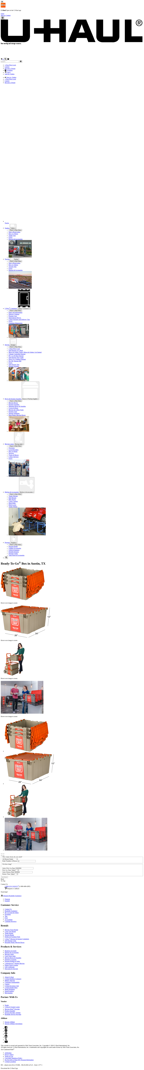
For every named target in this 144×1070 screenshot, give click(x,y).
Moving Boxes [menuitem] (13, 403)
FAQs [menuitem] (10, 237)
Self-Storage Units (10, 941)
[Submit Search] (20, 61)
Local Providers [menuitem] (13, 450)
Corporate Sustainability (12, 982)
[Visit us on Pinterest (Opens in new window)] (6, 1034)
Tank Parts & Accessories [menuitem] (16, 555)
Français (7, 899)
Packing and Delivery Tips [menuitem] (19, 319)
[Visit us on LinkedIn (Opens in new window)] (6, 1037)
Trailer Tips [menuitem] (12, 235)
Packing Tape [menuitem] (13, 411)
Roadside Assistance (11, 911)
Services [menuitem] (11, 453)
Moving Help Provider (12, 1009)
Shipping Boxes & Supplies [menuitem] (17, 406)
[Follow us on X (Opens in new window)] (6, 1040)
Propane (13, 542)
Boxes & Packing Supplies (30, 399)
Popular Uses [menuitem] (13, 316)
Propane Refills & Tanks (12, 961)
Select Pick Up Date (8, 868)
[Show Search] (5, 59)
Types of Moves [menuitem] (14, 455)
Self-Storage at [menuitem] (16, 350)
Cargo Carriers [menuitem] (13, 501)
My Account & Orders (12, 912)
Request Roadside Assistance (12, 896)
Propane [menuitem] (7, 542)
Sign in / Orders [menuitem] (11, 77)
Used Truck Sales (10, 956)
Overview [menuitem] (12, 448)
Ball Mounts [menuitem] (12, 498)
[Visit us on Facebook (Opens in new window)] (6, 1028)
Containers (23, 308)
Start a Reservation (14, 263)
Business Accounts (10, 951)
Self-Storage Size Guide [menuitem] (16, 357)
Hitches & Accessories (26, 492)
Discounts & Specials (11, 969)
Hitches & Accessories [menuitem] (16, 239)
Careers (7, 984)
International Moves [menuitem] (15, 318)
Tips (6, 916)
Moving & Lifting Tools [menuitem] (16, 410)
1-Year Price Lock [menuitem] (10, 65)
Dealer (7, 1005)
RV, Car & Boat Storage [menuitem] (16, 356)
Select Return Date (8, 872)
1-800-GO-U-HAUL (12, 886)
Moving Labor (19, 444)
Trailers (12, 228)
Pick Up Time (6, 870)
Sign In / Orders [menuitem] (9, 74)
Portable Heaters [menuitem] (14, 552)
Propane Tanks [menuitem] (13, 553)
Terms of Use (9, 1056)
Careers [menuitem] (7, 67)
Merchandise (9, 993)
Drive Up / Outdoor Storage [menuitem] (17, 359)
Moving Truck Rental (11, 930)
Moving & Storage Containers (17, 939)
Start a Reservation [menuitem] (14, 232)
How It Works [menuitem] (13, 451)
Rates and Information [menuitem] (15, 312)
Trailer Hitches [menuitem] (13, 496)
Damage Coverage (10, 959)
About (9, 977)
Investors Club (12, 986)
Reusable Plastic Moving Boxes (14, 942)
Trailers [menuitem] (7, 228)
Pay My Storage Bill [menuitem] (15, 361)
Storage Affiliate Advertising (13, 1024)
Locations (10, 1061)
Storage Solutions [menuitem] (14, 413)
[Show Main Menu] (2, 18)
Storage (13, 345)
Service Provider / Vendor (12, 1012)
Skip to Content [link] (5, 15)
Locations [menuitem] (9, 70)
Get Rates (4, 877)
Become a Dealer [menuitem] (10, 68)
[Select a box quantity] (10, 859)
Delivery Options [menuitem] (14, 314)
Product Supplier (10, 1011)
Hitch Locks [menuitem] (12, 505)
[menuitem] (76, 263)
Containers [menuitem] (11, 308)
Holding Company (13, 979)
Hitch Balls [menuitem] (12, 503)
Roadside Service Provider (13, 1014)
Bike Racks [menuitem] (12, 499)
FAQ (6, 918)
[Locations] (8, 59)
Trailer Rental (9, 933)
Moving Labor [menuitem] (9, 444)
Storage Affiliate (10, 1022)
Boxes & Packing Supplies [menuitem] (13, 399)
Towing (7, 259)
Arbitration (8, 1053)
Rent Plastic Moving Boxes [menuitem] (17, 415)
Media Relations (10, 989)
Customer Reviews (10, 921)
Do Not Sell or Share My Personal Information (19, 1060)
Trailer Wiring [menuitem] (13, 506)
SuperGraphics (9, 991)
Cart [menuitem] (8, 72)
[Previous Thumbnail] (1, 855)
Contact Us (8, 909)
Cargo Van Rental (10, 931)
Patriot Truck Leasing (11, 965)
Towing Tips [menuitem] (12, 266)
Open (2, 13)
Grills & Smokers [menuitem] (14, 550)
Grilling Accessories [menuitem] (15, 548)
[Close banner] (2, 2)
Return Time (6, 874)
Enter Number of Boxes (10, 861)
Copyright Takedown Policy (13, 1058)
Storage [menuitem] (7, 345)
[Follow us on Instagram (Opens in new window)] (6, 1031)
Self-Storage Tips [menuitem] (14, 364)
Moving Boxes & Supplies (13, 958)
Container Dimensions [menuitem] (15, 323)
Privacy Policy (9, 1054)
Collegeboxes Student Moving (14, 963)
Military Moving (10, 980)
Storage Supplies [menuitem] (14, 366)
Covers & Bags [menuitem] (13, 408)
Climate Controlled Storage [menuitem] (17, 354)
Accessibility (9, 920)
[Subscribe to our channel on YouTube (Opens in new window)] (6, 1042)
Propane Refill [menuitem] (13, 546)
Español (7, 901)
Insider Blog (11, 987)
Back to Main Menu (15, 230)
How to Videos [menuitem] (13, 234)
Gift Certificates (9, 967)
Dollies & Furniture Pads (12, 937)
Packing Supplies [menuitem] (14, 404)
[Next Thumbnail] (3, 855)
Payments (8, 914)
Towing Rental (9, 935)
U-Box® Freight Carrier (12, 1007)
